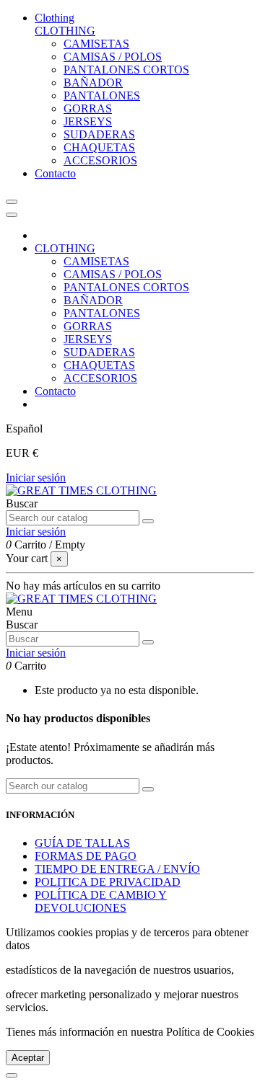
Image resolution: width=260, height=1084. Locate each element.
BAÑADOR (93, 82)
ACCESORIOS (100, 160)
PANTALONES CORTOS (126, 69)
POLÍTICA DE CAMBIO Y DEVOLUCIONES (101, 901)
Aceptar (28, 1057)
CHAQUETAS (99, 147)
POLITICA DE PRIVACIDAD (108, 882)
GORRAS (88, 108)
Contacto (55, 391)
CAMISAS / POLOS (113, 56)
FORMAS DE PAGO (85, 856)
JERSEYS (88, 121)
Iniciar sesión (36, 477)
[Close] (11, 215)
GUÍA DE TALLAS (82, 843)
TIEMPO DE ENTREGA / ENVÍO (117, 869)
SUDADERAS (99, 134)
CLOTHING (65, 31)
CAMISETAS (96, 43)
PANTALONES (102, 95)
